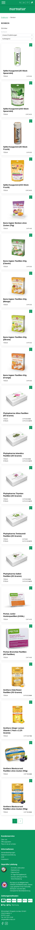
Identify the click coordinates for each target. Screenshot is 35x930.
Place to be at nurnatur (8, 844)
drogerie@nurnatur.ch (8, 919)
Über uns (4, 840)
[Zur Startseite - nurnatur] (18, 9)
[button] (24, 2)
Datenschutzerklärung (8, 855)
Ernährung (4, 17)
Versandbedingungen (8, 853)
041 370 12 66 (8, 917)
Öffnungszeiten (6, 842)
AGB (2, 857)
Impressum (5, 859)
